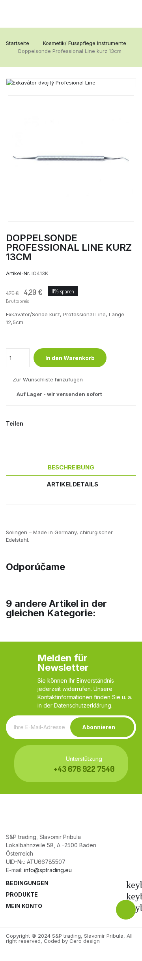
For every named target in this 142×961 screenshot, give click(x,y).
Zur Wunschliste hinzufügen (48, 379)
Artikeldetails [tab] (72, 484)
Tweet (40, 424)
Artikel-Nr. (18, 273)
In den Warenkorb (70, 358)
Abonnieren (98, 727)
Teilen (31, 424)
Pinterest (49, 424)
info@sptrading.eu (48, 870)
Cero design (84, 941)
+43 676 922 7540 (84, 769)
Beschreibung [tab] (71, 467)
